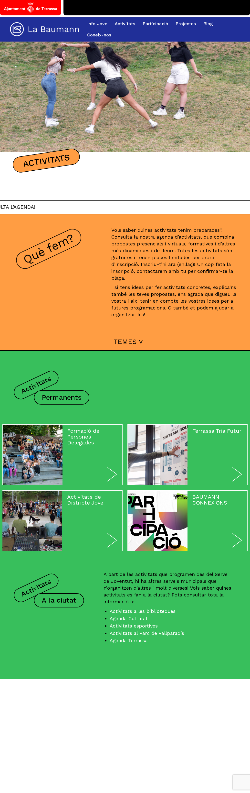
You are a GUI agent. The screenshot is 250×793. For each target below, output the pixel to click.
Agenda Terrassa (129, 640)
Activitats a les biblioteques (143, 611)
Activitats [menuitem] (125, 23)
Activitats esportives (134, 626)
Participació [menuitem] (155, 23)
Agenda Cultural (128, 618)
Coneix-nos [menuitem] (99, 34)
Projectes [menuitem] (186, 23)
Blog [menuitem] (208, 23)
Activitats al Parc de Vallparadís (147, 633)
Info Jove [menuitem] (97, 23)
